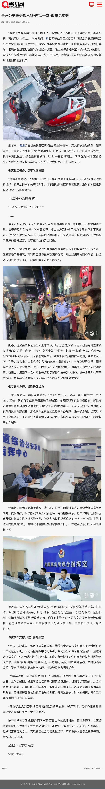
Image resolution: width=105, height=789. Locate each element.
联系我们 (46, 784)
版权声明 (31, 784)
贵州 (22, 145)
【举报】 (4, 768)
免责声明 (54, 784)
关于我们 (24, 784)
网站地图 (39, 784)
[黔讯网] (14, 4)
